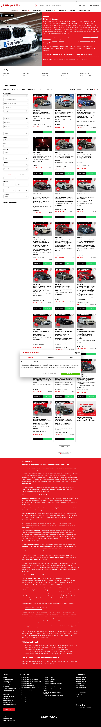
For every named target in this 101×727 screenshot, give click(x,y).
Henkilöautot (7, 95)
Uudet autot (7, 126)
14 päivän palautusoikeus (9, 688)
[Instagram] (78, 705)
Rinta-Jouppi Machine (9, 704)
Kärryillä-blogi (6, 698)
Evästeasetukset (7, 718)
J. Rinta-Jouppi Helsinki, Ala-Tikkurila (28, 679)
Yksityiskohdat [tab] (50, 357)
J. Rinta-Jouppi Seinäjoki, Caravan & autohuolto (52, 684)
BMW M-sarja (64, 73)
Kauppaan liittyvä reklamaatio (7, 685)
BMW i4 (57, 557)
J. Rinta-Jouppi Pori (48, 677)
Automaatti (7, 165)
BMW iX (32, 559)
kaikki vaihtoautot (74, 56)
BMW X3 (54, 41)
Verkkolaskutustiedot (8, 690)
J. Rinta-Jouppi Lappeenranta (26, 699)
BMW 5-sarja (47, 39)
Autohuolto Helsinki (81, 677)
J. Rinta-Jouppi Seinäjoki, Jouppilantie (53, 686)
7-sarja (50, 546)
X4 (70, 546)
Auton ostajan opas (8, 700)
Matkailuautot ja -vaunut (10, 99)
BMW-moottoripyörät (77, 54)
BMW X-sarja (64, 75)
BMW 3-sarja (94, 37)
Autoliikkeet (24, 674)
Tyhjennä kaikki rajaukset (27, 89)
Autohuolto (80, 674)
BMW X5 (61, 41)
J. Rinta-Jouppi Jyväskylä (25, 691)
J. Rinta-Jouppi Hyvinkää (25, 683)
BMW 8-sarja (45, 75)
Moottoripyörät (7, 107)
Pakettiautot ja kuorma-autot (11, 103)
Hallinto (5, 677)
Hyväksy (70, 373)
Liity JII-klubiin (8, 709)
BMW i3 (52, 557)
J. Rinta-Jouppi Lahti (24, 697)
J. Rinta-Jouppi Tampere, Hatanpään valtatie (52, 689)
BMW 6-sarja (26, 78)
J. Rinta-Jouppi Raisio (48, 681)
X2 (67, 546)
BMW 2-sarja (6, 75)
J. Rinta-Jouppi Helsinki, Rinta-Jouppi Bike (30, 681)
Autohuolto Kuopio (80, 679)
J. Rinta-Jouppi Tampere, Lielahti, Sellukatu (52, 693)
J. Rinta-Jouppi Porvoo (49, 679)
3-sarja (32, 546)
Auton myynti (47, 59)
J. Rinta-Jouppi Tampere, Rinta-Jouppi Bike (53, 696)
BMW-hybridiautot (48, 43)
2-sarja (27, 546)
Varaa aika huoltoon (81, 687)
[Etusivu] (10, 5)
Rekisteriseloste (7, 717)
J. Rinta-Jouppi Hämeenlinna (26, 685)
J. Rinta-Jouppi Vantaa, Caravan (51, 699)
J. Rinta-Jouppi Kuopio (25, 695)
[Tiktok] (84, 705)
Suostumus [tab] (30, 357)
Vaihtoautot (46, 16)
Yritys (5, 674)
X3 (68, 546)
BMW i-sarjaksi (70, 555)
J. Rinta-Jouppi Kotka (24, 693)
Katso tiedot (37, 132)
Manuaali (6, 168)
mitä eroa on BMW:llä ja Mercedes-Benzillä (43, 494)
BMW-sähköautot (85, 41)
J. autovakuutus (58, 48)
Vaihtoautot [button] (51, 89)
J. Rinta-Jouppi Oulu (24, 701)
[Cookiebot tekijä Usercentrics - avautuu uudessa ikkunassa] (74, 353)
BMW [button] (41, 89)
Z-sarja (55, 546)
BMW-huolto (52, 56)
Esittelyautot (7, 122)
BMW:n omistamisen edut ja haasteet (36, 607)
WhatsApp (48, 132)
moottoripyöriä (26, 483)
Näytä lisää (64, 446)
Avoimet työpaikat (8, 679)
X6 (75, 546)
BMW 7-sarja (45, 73)
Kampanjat (6, 694)
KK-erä (22, 174)
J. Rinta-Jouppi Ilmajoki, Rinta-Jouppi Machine (28, 688)
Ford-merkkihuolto (80, 683)
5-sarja (28, 527)
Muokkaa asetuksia (49, 373)
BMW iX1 (37, 559)
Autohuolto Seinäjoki (81, 681)
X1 (65, 546)
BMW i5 (62, 557)
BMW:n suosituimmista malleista (40, 574)
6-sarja (45, 546)
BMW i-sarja (45, 78)
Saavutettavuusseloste (9, 720)
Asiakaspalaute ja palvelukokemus (7, 682)
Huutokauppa (7, 702)
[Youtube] (82, 705)
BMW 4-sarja (26, 73)
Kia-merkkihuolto (80, 685)
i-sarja (93, 41)
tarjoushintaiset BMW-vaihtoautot (60, 54)
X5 (72, 546)
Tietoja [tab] (71, 357)
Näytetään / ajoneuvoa (64, 452)
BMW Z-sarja (64, 78)
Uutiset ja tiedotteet (8, 696)
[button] (10, 202)
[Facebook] (76, 705)
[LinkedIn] (80, 705)
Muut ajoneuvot (8, 111)
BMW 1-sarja (87, 37)
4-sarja (36, 546)
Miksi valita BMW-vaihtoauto (33, 609)
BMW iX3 (44, 559)
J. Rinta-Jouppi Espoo (24, 677)
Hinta (9, 174)
